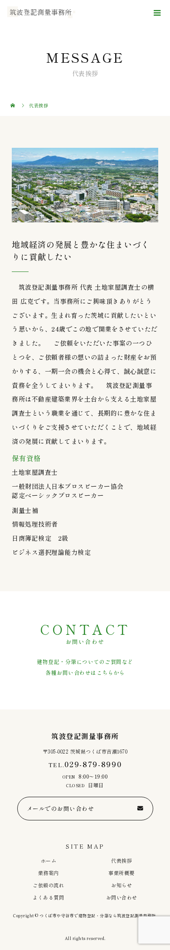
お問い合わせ (121, 897)
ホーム (49, 860)
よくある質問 (48, 897)
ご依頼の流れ (48, 885)
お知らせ (121, 885)
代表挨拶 (121, 860)
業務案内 (48, 872)
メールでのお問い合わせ (60, 808)
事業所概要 (121, 872)
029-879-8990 (92, 764)
